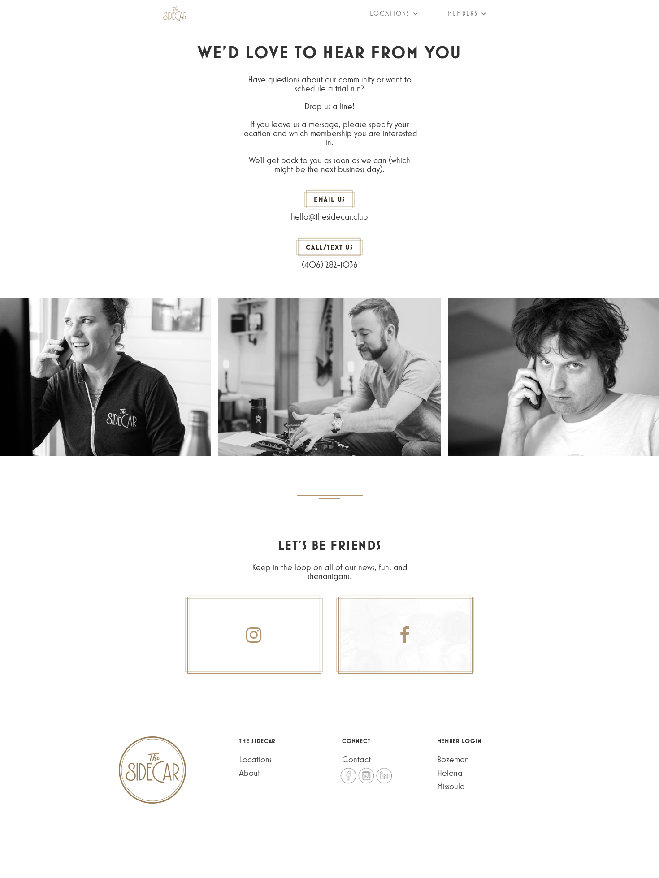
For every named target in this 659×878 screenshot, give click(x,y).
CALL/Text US (329, 247)
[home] (174, 13)
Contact (356, 759)
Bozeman (453, 759)
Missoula (451, 786)
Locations (255, 759)
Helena (450, 772)
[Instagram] (254, 635)
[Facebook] (405, 635)
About (249, 772)
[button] (389, 13)
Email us (329, 199)
